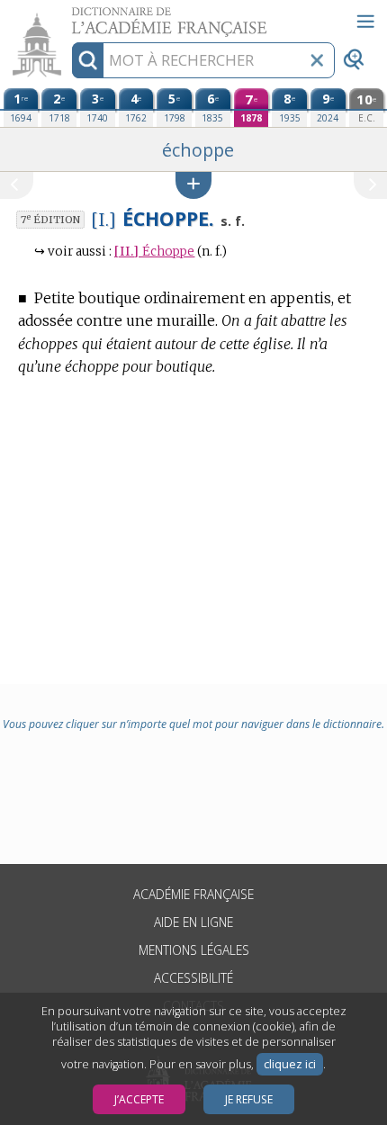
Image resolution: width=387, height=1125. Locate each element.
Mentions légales (194, 949)
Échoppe (154, 251)
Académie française (193, 894)
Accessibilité (193, 977)
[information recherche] (88, 60)
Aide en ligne (193, 922)
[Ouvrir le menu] (365, 21)
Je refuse (249, 1099)
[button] (194, 185)
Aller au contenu (69, 15)
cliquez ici (290, 1064)
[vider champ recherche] (317, 60)
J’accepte (139, 1099)
